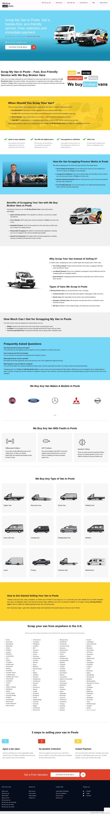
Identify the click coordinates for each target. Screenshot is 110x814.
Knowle (89, 640)
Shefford (8, 697)
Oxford (8, 648)
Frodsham (9, 670)
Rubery (8, 660)
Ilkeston (35, 662)
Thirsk (62, 654)
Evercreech (36, 710)
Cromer (89, 695)
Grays (35, 664)
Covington (36, 642)
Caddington (90, 642)
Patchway (36, 656)
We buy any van (46, 2)
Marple (35, 706)
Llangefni (62, 664)
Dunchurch (36, 687)
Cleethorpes (36, 681)
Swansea (36, 650)
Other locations (91, 710)
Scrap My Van (84, 2)
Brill (34, 648)
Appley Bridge (37, 699)
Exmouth (35, 703)
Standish (35, 675)
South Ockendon (11, 703)
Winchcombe (10, 705)
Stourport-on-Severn (93, 683)
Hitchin (89, 708)
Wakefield (63, 685)
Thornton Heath (64, 646)
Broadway (36, 695)
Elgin (7, 685)
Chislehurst (36, 708)
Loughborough (10, 674)
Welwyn (35, 652)
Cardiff (35, 691)
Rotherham (9, 666)
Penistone (63, 652)
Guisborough (10, 699)
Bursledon (90, 670)
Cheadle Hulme (11, 672)
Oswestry (9, 654)
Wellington (90, 697)
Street (61, 691)
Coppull (62, 666)
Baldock (89, 646)
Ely (34, 670)
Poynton (62, 710)
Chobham (63, 689)
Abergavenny (64, 640)
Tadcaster (63, 681)
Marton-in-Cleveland (66, 679)
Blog (93, 2)
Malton (35, 673)
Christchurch (37, 640)
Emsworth (90, 699)
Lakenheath (9, 679)
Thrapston (9, 662)
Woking (8, 668)
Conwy (8, 683)
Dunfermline (36, 658)
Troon (88, 701)
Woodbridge (90, 675)
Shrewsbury (63, 683)
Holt (7, 658)
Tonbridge (90, 687)
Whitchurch (63, 699)
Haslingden (90, 662)
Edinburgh (9, 646)
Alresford (62, 706)
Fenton (35, 654)
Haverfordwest (64, 660)
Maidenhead (90, 658)
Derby (8, 640)
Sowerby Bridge (11, 695)
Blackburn (90, 648)
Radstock (62, 656)
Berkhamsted (64, 650)
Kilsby (35, 685)
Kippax (8, 691)
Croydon (89, 706)
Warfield (62, 662)
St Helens (90, 652)
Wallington (9, 689)
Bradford (8, 650)
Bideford (35, 666)
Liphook (62, 708)
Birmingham (9, 644)
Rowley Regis (37, 668)
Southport (36, 693)
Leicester (35, 701)
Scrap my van (20, 36)
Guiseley (35, 677)
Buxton (62, 687)
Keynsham (90, 654)
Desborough (10, 664)
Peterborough (64, 658)
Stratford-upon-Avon (12, 677)
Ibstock (35, 689)
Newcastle (9, 642)
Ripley (89, 673)
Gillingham (36, 644)
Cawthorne (63, 701)
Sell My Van (59, 2)
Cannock (62, 697)
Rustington (90, 693)
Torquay (62, 703)
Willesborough (91, 703)
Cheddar (35, 646)
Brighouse (90, 691)
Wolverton (63, 695)
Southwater (63, 642)
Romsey (35, 683)
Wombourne (90, 677)
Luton (88, 668)
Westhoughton (91, 681)
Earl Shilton (63, 673)
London (8, 652)
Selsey (35, 697)
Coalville (62, 668)
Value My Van (71, 2)
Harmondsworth (91, 644)
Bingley (89, 689)
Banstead (63, 670)
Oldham (62, 675)
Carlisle (89, 685)
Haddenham (36, 679)
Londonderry (10, 656)
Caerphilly (9, 681)
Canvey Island (10, 693)
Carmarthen (63, 677)
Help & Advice (104, 2)
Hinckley (35, 660)
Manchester (9, 701)
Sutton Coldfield (11, 687)
